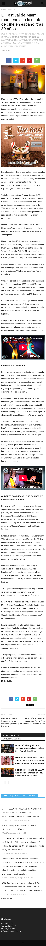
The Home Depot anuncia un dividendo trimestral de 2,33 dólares (19, 827)
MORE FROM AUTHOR (12, 739)
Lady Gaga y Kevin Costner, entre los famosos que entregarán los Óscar (11, 722)
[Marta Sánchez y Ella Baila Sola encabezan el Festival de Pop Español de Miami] (7, 748)
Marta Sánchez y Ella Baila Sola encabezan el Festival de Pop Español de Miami (29, 748)
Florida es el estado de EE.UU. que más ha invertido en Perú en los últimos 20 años (29, 773)
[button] (42, 3)
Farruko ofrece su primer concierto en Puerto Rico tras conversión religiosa (34, 721)
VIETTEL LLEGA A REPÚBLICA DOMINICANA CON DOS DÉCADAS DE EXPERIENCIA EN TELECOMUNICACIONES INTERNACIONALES (22, 813)
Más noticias (6, 898)
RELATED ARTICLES (11, 735)
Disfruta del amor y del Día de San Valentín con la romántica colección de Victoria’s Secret (29, 760)
